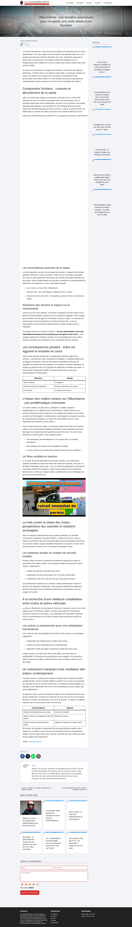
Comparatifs (107, 3)
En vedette (70, 3)
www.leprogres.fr (35, 742)
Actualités (79, 3)
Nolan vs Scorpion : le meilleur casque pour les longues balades (36, 788)
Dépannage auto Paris (88, 914)
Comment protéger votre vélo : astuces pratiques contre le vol (74, 788)
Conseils (98, 3)
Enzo (26, 43)
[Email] (38, 756)
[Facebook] (22, 756)
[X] (28, 756)
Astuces (89, 3)
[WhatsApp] (33, 756)
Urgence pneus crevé (87, 916)
